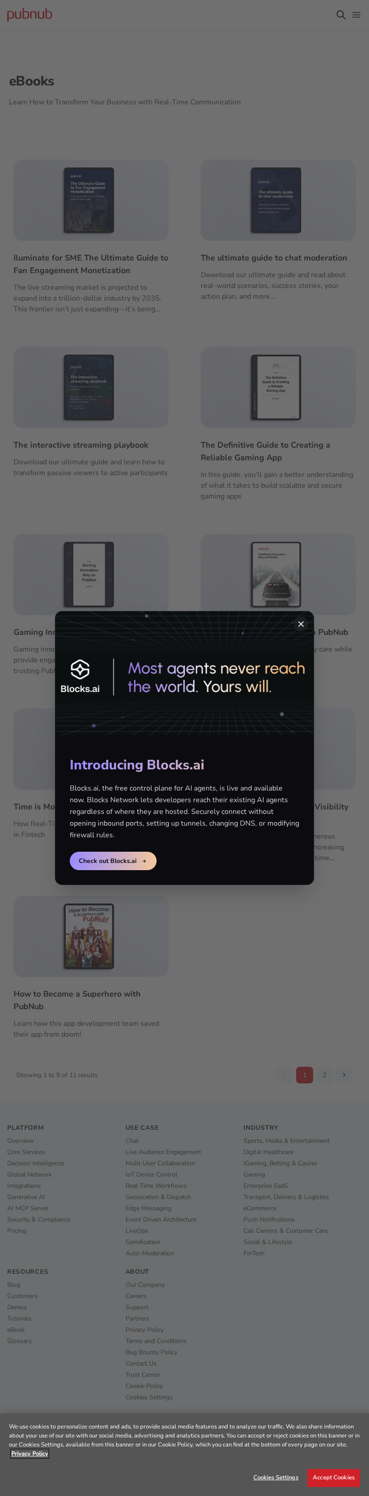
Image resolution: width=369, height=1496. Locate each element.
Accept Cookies (334, 1478)
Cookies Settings (275, 1478)
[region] (184, 1454)
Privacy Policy (29, 1454)
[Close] (301, 624)
